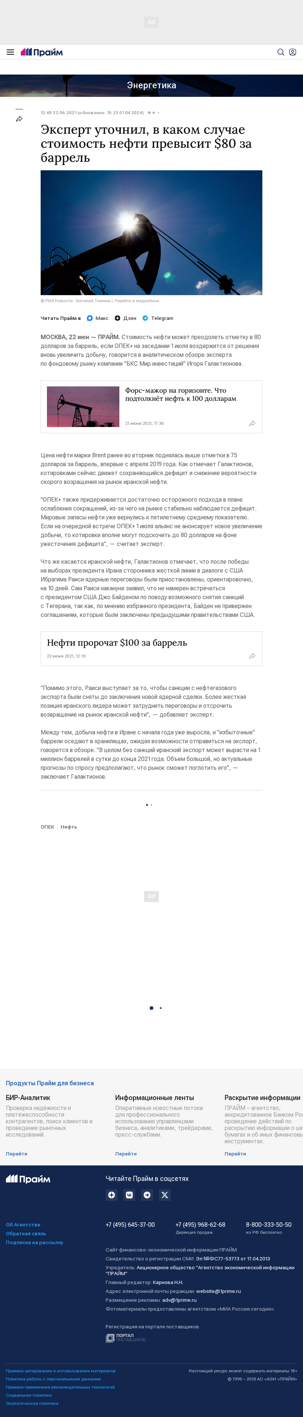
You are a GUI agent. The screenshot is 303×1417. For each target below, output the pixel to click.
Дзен (129, 318)
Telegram (162, 318)
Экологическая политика (32, 1403)
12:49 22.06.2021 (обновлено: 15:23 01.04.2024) (92, 112)
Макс (102, 318)
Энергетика (151, 85)
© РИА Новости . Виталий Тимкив (75, 300)
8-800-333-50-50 (269, 1228)
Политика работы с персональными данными (53, 1379)
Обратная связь (26, 1233)
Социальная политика (29, 1395)
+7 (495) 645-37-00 (130, 1225)
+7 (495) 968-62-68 (200, 1228)
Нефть (69, 827)
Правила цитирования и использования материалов (61, 1370)
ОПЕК (47, 827)
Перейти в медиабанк (137, 300)
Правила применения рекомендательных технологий (60, 1387)
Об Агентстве (23, 1225)
